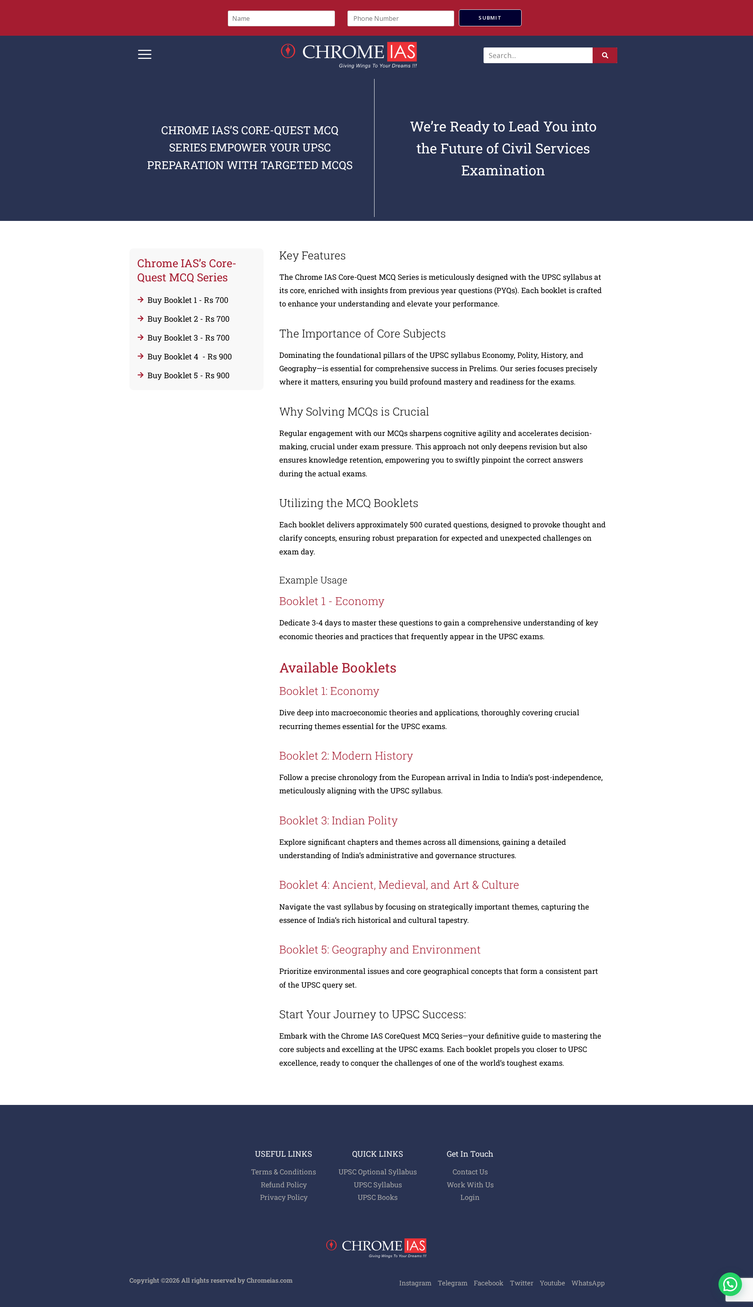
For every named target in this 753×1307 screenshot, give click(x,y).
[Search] (605, 55)
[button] (730, 1284)
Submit (490, 17)
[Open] (144, 55)
